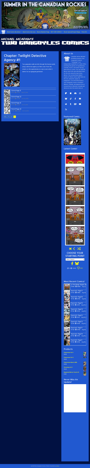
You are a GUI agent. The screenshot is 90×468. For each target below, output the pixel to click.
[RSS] (66, 109)
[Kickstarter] (70, 93)
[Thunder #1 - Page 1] (70, 249)
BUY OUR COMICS (56, 32)
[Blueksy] (66, 98)
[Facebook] (75, 98)
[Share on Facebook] (72, 264)
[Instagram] (80, 93)
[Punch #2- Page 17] (74, 249)
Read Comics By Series (13, 32)
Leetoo (57, 466)
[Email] (80, 98)
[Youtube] (80, 104)
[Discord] (75, 93)
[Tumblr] (70, 104)
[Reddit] (66, 104)
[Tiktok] (70, 98)
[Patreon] (66, 93)
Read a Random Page (43, 32)
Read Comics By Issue (29, 32)
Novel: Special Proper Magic (72, 32)
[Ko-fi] (75, 104)
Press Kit (84, 32)
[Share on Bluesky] (77, 264)
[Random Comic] (79, 249)
